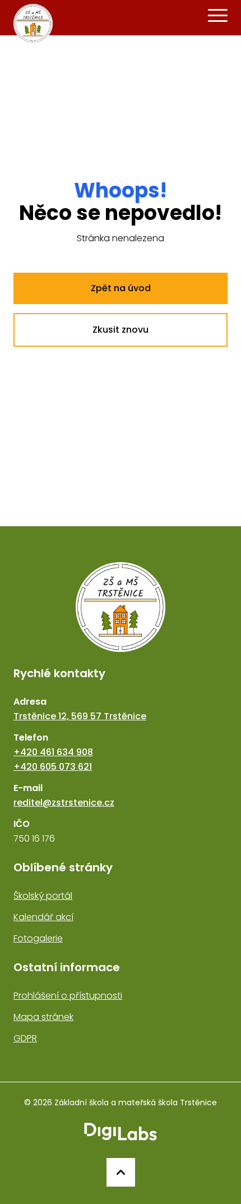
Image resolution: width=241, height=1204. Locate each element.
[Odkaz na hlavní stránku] (120, 607)
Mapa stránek (43, 1016)
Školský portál (42, 895)
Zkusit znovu (120, 329)
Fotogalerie (38, 938)
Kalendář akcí (43, 917)
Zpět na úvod (121, 288)
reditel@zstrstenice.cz (63, 802)
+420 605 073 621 (52, 766)
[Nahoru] (120, 1172)
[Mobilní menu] (218, 15)
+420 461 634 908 (53, 752)
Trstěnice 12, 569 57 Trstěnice (79, 716)
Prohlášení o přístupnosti (67, 995)
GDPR (25, 1038)
